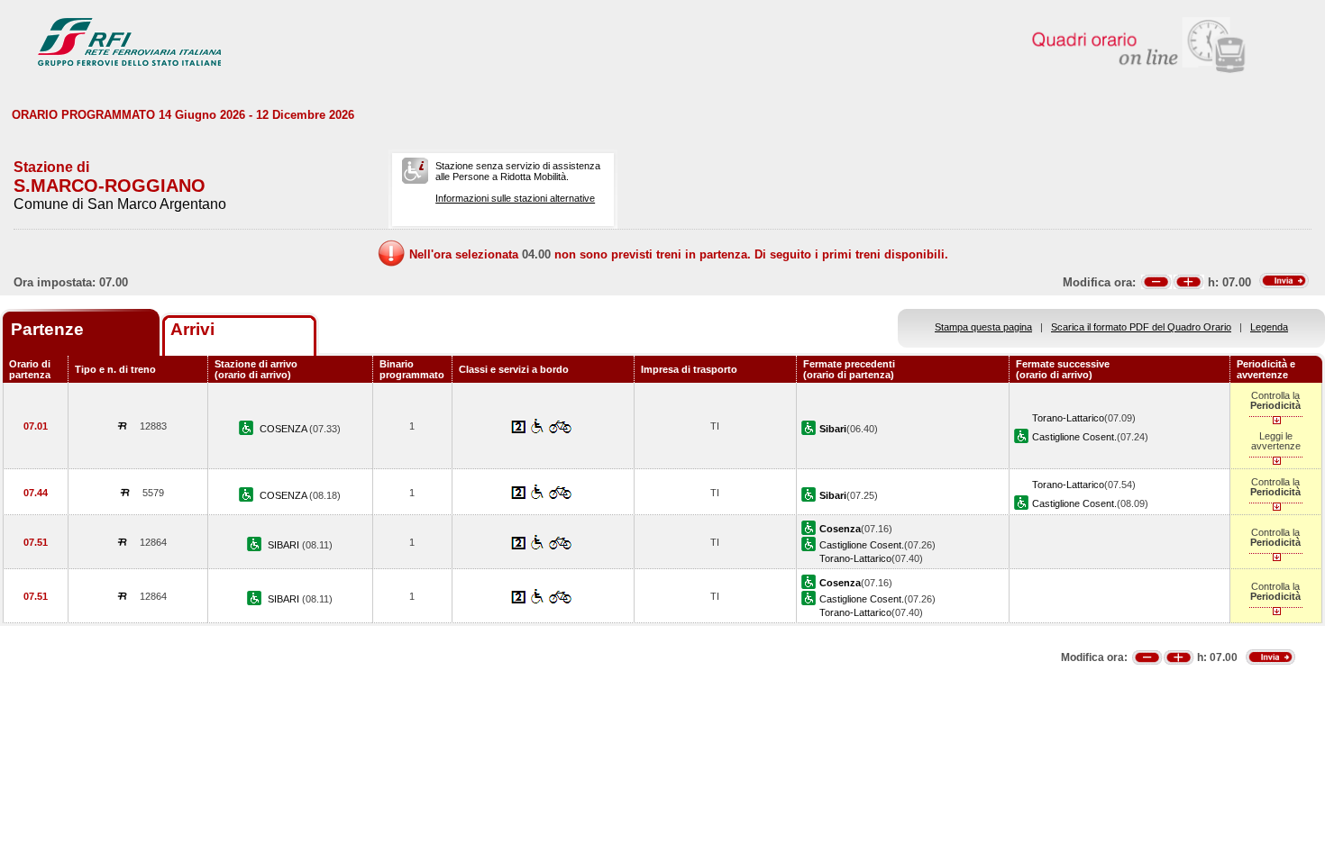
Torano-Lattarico (1068, 417)
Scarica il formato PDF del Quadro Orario (1141, 327)
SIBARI (285, 544)
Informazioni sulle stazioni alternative (515, 198)
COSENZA (284, 428)
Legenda (1269, 327)
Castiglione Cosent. (1074, 436)
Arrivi (192, 329)
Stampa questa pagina (983, 327)
